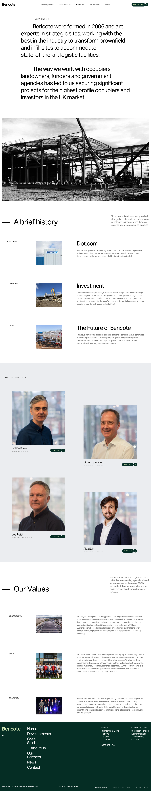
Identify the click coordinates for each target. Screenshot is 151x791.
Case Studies (65, 4)
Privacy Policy (142, 787)
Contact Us (138, 5)
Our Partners (94, 4)
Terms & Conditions (121, 787)
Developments (47, 4)
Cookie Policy (101, 787)
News (107, 4)
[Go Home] (8, 4)
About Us (80, 4)
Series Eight (73, 786)
